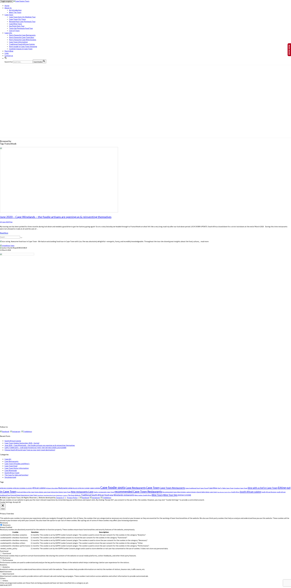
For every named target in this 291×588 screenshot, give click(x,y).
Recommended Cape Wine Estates (174, 492)
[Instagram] (15, 431)
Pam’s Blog (9, 51)
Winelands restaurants (124, 495)
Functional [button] (4, 551)
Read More (4, 233)
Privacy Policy (72, 497)
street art (65, 495)
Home (7, 5)
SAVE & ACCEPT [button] (6, 585)
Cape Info (8, 33)
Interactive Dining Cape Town (61, 492)
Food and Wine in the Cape (25, 492)
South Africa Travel (12, 473)
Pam (11, 222)
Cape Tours (9, 15)
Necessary (6, 525)
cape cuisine (95, 488)
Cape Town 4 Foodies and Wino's (17, 463)
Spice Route (40, 495)
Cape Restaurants (11, 461)
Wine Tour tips (170, 494)
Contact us (9, 55)
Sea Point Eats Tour (16, 26)
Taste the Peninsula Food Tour (21, 28)
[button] (6, 58)
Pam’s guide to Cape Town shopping (23, 46)
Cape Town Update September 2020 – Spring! (22, 443)
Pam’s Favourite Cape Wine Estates (22, 40)
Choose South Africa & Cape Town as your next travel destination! (30, 450)
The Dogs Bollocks (74, 495)
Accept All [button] (17, 502)
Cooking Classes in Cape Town (20, 49)
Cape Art (8, 459)
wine (111, 495)
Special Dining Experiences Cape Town (24, 495)
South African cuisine (250, 491)
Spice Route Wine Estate (50, 495)
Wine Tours (157, 494)
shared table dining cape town (206, 492)
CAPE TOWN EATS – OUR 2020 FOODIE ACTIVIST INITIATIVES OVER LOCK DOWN (35, 447)
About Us (8, 8)
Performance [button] (5, 558)
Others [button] (2, 578)
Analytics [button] (3, 565)
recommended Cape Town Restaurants (138, 491)
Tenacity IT (60, 497)
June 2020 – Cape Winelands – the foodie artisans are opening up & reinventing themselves (55, 216)
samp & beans (191, 492)
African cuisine (39, 488)
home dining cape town (43, 492)
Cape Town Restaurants (172, 487)
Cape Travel (204, 488)
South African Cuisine (13, 441)
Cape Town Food (11, 466)
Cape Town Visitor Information (17, 468)
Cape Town (152, 488)
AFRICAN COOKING (6, 488)
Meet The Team (15, 12)
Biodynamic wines (65, 488)
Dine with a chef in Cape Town (263, 487)
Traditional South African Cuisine (22, 44)
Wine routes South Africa (142, 495)
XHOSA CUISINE (184, 495)
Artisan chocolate (52, 488)
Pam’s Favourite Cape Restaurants (22, 35)
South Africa (235, 492)
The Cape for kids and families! (16, 475)
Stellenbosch (59, 495)
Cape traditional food (192, 488)
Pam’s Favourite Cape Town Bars (21, 37)
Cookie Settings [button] (6, 502)
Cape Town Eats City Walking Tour (22, 17)
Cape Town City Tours (17, 19)
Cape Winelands (11, 470)
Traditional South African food (95, 495)
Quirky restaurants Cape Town (104, 492)
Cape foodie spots (112, 487)
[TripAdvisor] (26, 431)
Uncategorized (10, 477)
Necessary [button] (4, 523)
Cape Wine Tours (15, 24)
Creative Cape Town (240, 488)
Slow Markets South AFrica (224, 492)
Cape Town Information (18, 42)
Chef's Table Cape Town (225, 488)
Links (7, 53)
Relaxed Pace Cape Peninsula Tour (22, 21)
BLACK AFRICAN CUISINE (81, 488)
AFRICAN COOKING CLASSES (22, 488)
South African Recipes (268, 492)
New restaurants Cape (82, 491)
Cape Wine (212, 488)
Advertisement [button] (6, 571)
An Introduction (15, 10)
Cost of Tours (14, 30)
